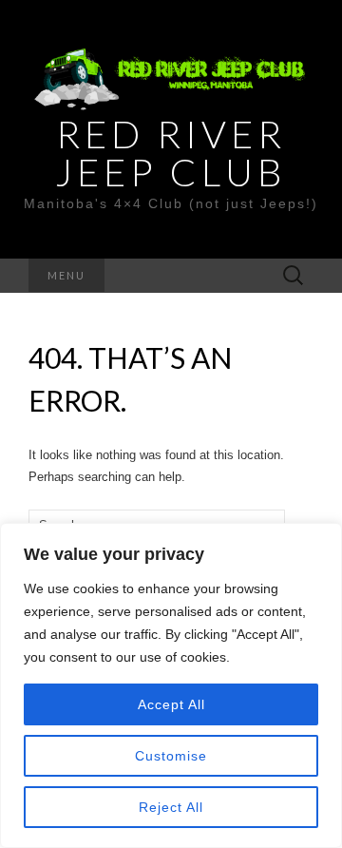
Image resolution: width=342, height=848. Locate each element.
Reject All (171, 807)
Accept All (171, 704)
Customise (171, 755)
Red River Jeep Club (171, 153)
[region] (171, 685)
